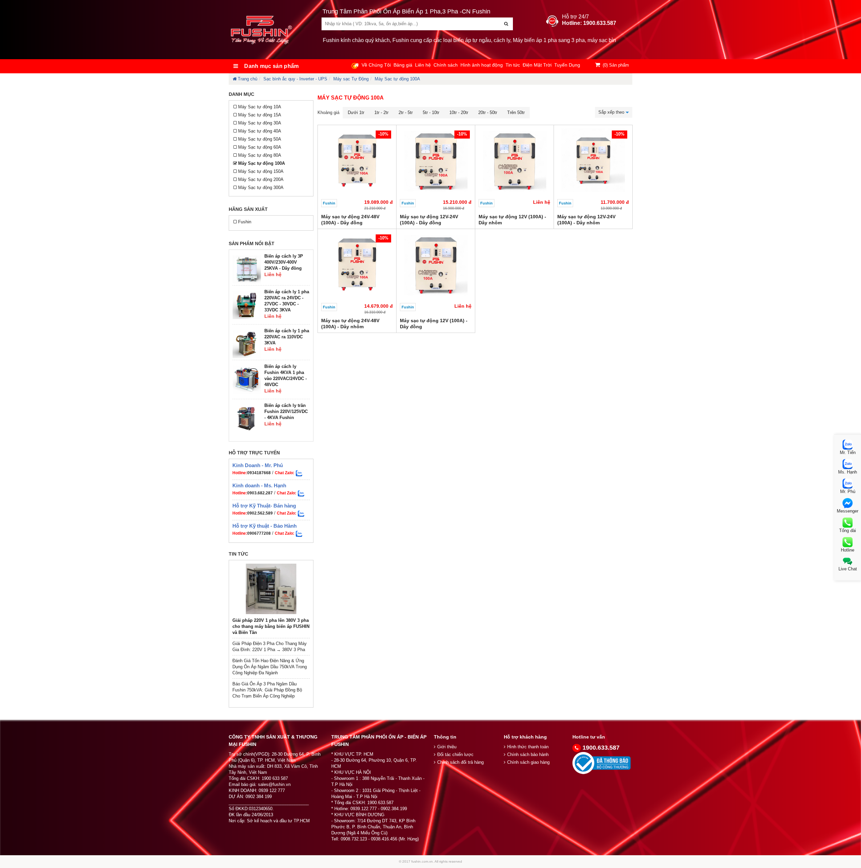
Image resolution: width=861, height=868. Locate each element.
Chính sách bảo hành (528, 754)
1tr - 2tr (381, 112)
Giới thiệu (446, 746)
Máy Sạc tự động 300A (261, 187)
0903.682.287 (260, 493)
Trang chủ (247, 78)
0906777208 (259, 533)
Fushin (244, 221)
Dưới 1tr (356, 112)
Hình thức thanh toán (528, 746)
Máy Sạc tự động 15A (259, 114)
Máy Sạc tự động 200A (261, 179)
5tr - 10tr (431, 112)
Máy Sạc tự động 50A (259, 139)
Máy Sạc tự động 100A (397, 78)
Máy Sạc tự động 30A (259, 122)
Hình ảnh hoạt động (481, 65)
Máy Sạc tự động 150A (261, 171)
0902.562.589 (260, 513)
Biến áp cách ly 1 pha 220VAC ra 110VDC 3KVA (286, 336)
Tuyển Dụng (567, 65)
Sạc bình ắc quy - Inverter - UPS (295, 78)
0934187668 (259, 472)
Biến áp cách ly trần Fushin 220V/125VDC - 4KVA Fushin (286, 411)
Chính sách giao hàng (528, 762)
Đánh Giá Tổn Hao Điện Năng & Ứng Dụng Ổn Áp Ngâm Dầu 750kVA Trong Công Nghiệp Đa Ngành (269, 666)
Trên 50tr (516, 112)
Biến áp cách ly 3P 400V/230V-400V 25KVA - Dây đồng (283, 262)
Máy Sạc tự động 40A (259, 131)
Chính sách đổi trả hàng (460, 762)
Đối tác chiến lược (455, 754)
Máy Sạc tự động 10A (259, 106)
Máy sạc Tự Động (351, 78)
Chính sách (446, 65)
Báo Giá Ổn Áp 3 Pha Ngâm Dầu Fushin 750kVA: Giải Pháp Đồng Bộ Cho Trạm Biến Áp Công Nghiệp (267, 690)
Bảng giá (403, 65)
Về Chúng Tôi (376, 65)
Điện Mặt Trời (537, 65)
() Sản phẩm (616, 65)
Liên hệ (423, 65)
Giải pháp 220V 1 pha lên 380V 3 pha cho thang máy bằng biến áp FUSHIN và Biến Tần (270, 626)
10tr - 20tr (458, 112)
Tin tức (513, 65)
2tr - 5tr (406, 112)
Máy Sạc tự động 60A (259, 147)
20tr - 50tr (487, 112)
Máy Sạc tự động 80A (259, 155)
